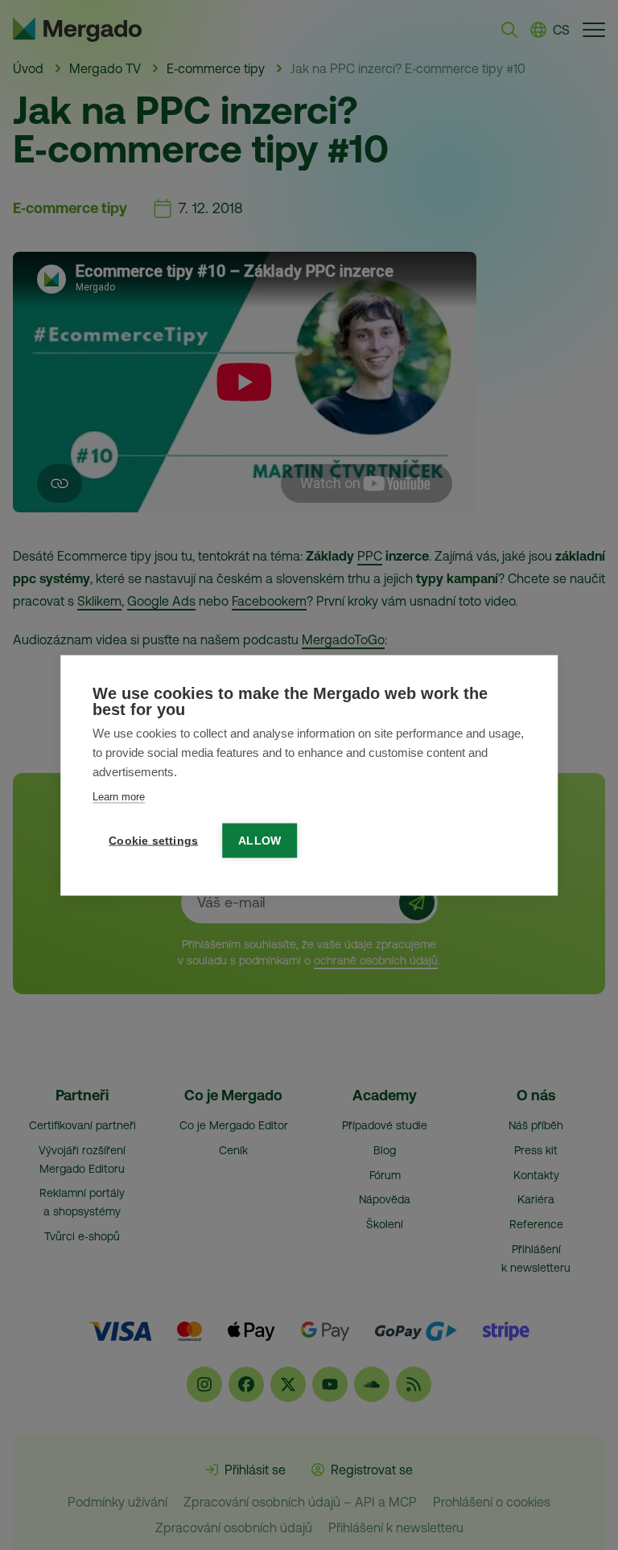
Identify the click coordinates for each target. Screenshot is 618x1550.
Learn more (119, 796)
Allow (259, 840)
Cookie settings (153, 840)
